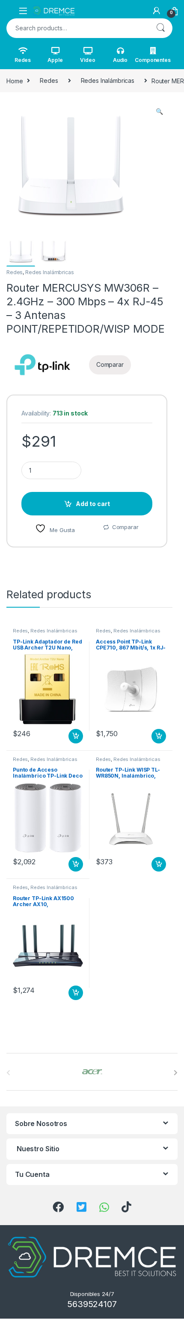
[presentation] (176, 1073)
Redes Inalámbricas (107, 80)
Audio (120, 60)
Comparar (125, 527)
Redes (23, 60)
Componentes (153, 60)
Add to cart (93, 503)
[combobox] (77, 28)
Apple (54, 60)
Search (160, 28)
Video (87, 60)
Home (14, 80)
